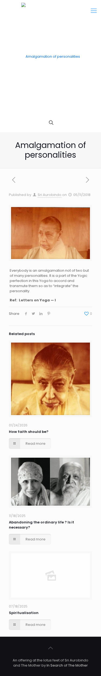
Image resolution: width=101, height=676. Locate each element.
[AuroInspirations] (50, 57)
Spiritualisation (24, 612)
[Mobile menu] (93, 10)
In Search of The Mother (67, 665)
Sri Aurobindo (49, 194)
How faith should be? (28, 431)
